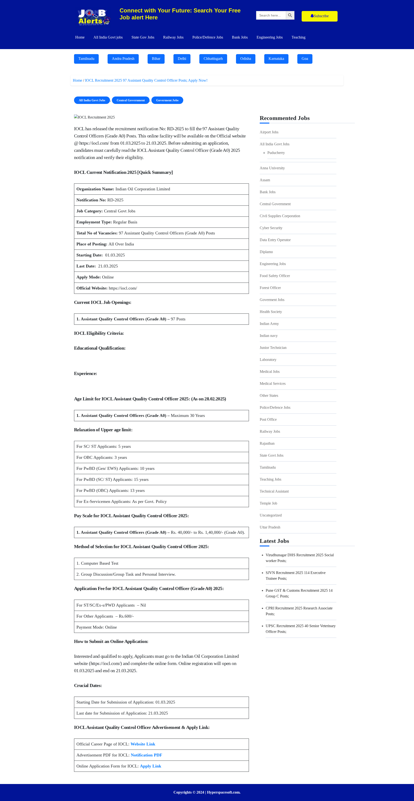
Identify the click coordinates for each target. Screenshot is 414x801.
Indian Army (269, 324)
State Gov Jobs (143, 37)
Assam (265, 180)
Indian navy (269, 336)
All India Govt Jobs (92, 100)
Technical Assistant (274, 491)
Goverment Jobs (167, 100)
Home (80, 37)
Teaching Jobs (270, 479)
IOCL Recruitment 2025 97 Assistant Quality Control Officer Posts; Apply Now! (147, 80)
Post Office (268, 419)
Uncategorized (271, 515)
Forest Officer (270, 288)
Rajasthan (267, 443)
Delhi (182, 59)
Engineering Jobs (270, 37)
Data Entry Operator (275, 240)
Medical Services (273, 383)
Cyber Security (271, 228)
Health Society (271, 312)
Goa (305, 59)
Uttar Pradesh (270, 527)
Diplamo (266, 252)
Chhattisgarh (213, 59)
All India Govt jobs (108, 37)
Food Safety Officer (275, 276)
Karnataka (276, 59)
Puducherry (276, 153)
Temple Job (268, 503)
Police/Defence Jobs (207, 37)
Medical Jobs (270, 371)
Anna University (272, 168)
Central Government (131, 100)
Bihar (156, 59)
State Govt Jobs (271, 455)
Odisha (245, 59)
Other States (269, 395)
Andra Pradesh (123, 59)
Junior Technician (273, 348)
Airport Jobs (269, 132)
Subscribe (321, 16)
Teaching (298, 37)
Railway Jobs (173, 37)
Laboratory (268, 360)
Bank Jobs (240, 37)
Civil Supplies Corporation (280, 216)
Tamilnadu (86, 59)
